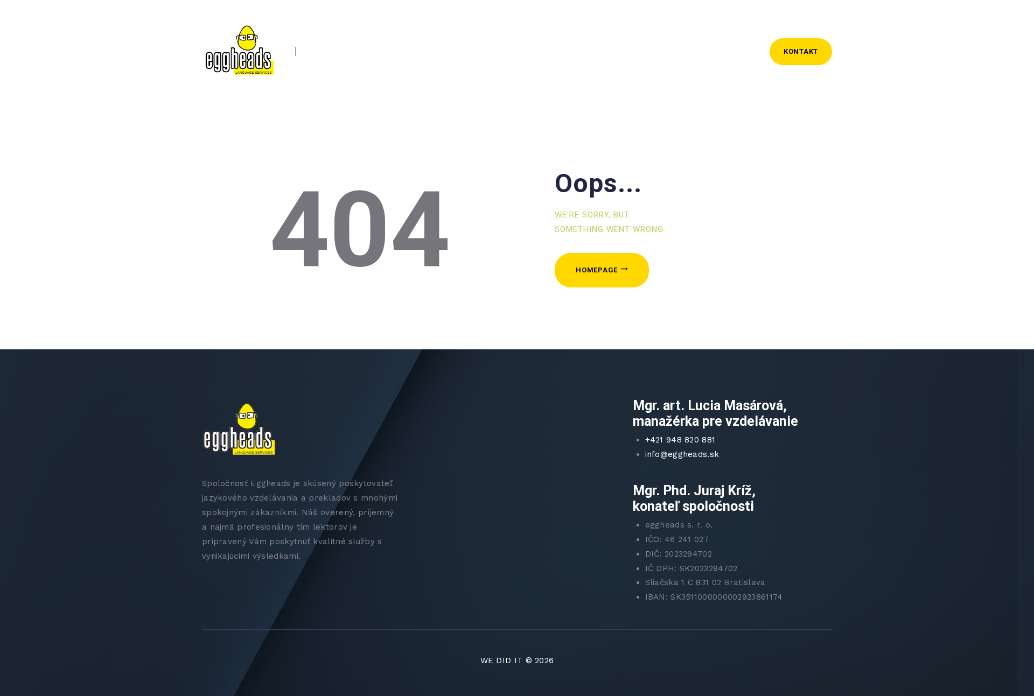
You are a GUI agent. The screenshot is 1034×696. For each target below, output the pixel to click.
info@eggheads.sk (682, 454)
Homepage (597, 270)
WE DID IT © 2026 (517, 660)
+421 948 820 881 (680, 440)
